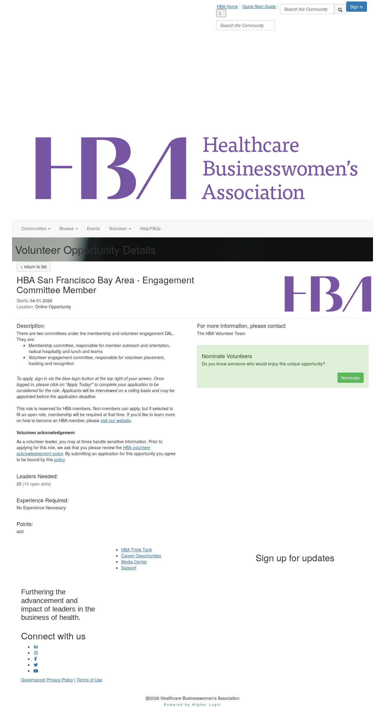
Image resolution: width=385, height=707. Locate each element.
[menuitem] (229, 5)
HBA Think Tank (136, 550)
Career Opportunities (141, 556)
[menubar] (248, 16)
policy (59, 459)
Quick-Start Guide (259, 6)
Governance (33, 680)
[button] (36, 228)
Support (128, 568)
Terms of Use (89, 680)
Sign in (356, 7)
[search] (340, 9)
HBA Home (227, 6)
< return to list (33, 267)
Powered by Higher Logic (192, 704)
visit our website (115, 420)
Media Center (134, 562)
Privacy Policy (60, 680)
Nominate (350, 378)
